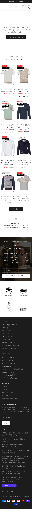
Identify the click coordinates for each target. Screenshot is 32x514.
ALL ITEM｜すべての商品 (9, 325)
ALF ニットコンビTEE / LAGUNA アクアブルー (8, 126)
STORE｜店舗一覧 (7, 360)
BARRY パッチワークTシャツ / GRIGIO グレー (24, 197)
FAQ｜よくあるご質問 (8, 375)
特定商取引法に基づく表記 (9, 398)
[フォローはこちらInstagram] (7, 491)
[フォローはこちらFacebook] (3, 491)
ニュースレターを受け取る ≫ (16, 276)
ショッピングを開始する (16, 37)
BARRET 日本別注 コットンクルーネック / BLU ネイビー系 (8, 198)
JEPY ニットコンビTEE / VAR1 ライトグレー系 (8, 90)
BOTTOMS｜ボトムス (8, 342)
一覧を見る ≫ (16, 209)
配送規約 (4, 389)
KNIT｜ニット (6, 339)
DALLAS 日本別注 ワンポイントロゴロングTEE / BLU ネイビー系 (24, 127)
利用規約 (4, 387)
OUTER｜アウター (7, 330)
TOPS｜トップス (7, 336)
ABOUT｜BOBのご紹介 (9, 357)
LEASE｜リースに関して (9, 372)
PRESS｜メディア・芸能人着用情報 (12, 369)
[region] (16, 224)
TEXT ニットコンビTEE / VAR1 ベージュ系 (24, 90)
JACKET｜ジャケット (8, 327)
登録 (5, 423)
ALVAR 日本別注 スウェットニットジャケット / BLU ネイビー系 (24, 162)
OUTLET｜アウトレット (9, 348)
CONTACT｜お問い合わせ (9, 378)
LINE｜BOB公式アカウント (10, 366)
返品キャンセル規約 (8, 392)
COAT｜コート (6, 333)
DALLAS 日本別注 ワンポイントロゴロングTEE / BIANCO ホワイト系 (8, 162)
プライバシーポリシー (8, 395)
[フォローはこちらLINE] (12, 491)
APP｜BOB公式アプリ (8, 363)
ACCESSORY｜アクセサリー (10, 345)
